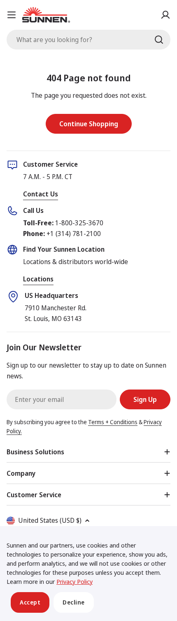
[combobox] (88, 40)
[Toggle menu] (11, 15)
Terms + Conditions (112, 422)
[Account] (165, 15)
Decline (74, 602)
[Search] (159, 40)
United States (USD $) (50, 520)
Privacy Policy (74, 581)
